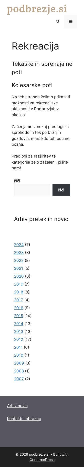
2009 (19, 363)
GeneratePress (42, 459)
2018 (18, 292)
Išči (17, 181)
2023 (19, 252)
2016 (18, 308)
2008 (19, 371)
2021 (18, 268)
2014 (18, 323)
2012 (18, 339)
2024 (19, 244)
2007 (19, 379)
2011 (18, 347)
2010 (18, 355)
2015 (18, 315)
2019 (18, 284)
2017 (18, 300)
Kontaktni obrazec (24, 418)
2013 (18, 331)
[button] (57, 22)
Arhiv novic (17, 405)
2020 (19, 276)
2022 (19, 260)
